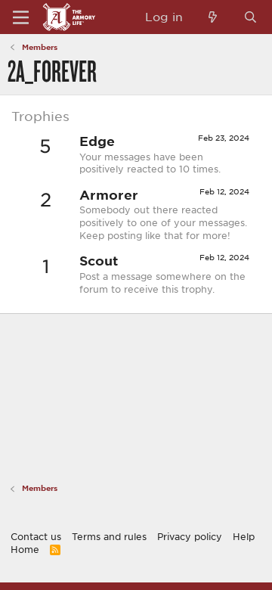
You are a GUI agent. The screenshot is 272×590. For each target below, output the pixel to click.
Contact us (36, 536)
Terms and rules (109, 536)
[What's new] (212, 17)
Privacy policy (189, 536)
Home (25, 549)
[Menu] (21, 17)
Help (244, 536)
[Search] (250, 17)
